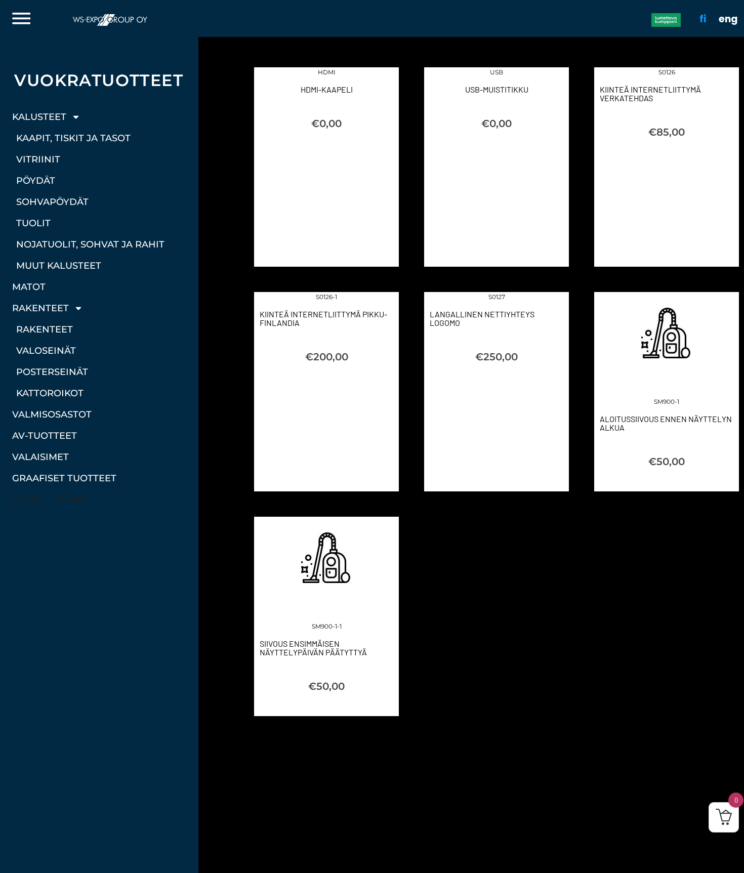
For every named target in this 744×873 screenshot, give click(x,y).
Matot (29, 287)
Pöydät (35, 180)
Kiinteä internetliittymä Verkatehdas (650, 94)
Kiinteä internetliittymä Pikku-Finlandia (323, 318)
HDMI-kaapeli (327, 89)
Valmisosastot (52, 414)
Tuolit (33, 223)
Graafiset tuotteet (64, 478)
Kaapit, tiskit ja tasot (73, 138)
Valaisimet (40, 457)
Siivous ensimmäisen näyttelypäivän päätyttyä (313, 648)
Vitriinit (38, 159)
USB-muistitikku (496, 89)
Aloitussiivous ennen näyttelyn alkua (666, 423)
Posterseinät (52, 372)
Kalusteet (39, 116)
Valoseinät (46, 350)
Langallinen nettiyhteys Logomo (482, 318)
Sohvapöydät (52, 201)
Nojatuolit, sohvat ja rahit (90, 244)
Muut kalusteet (58, 265)
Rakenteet (40, 308)
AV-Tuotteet (44, 435)
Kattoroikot (50, 393)
